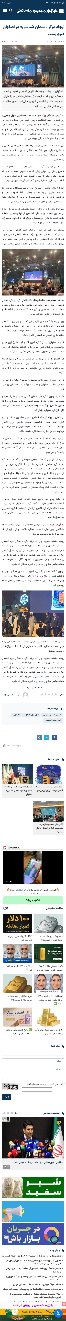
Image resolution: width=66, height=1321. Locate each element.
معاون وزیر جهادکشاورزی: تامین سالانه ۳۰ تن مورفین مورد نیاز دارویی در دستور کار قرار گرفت (33, 1262)
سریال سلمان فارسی (52, 715)
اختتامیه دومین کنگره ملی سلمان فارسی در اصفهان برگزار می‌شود (49, 788)
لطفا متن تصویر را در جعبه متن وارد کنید (45, 1084)
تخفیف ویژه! (33, 900)
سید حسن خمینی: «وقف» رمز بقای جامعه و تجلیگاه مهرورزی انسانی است (33, 1278)
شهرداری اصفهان (31, 715)
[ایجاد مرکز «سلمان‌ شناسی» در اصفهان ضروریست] (33, 66)
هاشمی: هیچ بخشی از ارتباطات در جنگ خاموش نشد (39, 1162)
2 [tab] (12, 1113)
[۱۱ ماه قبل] (17, 774)
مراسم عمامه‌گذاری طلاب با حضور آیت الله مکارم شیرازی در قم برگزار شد (33, 1270)
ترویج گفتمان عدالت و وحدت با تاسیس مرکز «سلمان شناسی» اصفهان (18, 790)
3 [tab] (8, 1113)
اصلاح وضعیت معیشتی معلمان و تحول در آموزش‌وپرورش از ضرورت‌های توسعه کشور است (34, 1295)
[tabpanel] (33, 1143)
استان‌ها (38, 688)
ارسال (6, 1097)
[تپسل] (4, 847)
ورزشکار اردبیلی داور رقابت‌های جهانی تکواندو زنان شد (37, 1302)
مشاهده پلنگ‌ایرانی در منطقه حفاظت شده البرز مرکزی (37, 1284)
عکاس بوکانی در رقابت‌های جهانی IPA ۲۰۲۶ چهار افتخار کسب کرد (31, 1256)
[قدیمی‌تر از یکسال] (48, 774)
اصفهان (29, 688)
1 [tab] (16, 1113)
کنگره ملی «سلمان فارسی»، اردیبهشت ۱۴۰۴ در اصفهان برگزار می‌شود (50, 828)
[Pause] (7, 881)
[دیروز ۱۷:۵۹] (33, 1137)
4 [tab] (4, 1113)
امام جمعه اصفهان (53, 720)
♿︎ (58, 1313)
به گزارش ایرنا (57, 525)
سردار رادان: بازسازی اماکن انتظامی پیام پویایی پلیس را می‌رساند (32, 1289)
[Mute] (11, 881)
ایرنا (37, 11)
